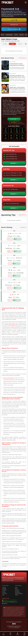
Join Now (13, 163)
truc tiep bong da (8, 615)
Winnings (4, 588)
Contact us (17, 589)
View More (22, 227)
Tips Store (13, 24)
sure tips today (15, 608)
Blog (3, 594)
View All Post (22, 58)
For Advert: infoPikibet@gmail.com (10, 601)
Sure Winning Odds (6, 609)
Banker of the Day (12, 613)
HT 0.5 (12, 34)
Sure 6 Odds (14, 615)
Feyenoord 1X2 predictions (8, 377)
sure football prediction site (10, 607)
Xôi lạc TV (16, 614)
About (16, 588)
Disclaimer (17, 591)
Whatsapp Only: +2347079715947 (10, 600)
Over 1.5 (18, 34)
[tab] (5, 44)
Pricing (3, 591)
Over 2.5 (24, 34)
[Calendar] (25, 44)
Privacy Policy (17, 592)
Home (16, 587)
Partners (16, 594)
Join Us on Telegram (13, 29)
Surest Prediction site (9, 608)
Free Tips (4, 587)
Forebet (21, 609)
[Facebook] (15, 623)
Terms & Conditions (19, 593)
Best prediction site (11, 614)
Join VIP (13, 20)
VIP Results (4, 589)
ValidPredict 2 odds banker (15, 609)
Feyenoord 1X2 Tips (13, 324)
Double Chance (6, 34)
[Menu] (25, 2)
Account (4, 592)
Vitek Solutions (16, 627)
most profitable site (12, 612)
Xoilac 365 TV (19, 615)
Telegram (5, 603)
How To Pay (4, 593)
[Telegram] (13, 623)
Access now (13, 119)
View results (14, 122)
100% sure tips (21, 608)
